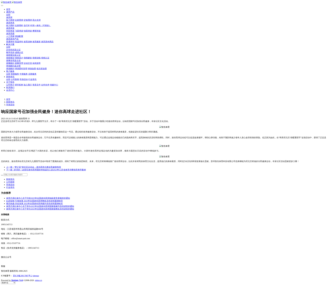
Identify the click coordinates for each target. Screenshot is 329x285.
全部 (8, 15)
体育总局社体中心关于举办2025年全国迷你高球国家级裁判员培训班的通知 (40, 206)
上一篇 (33, 167)
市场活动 (10, 105)
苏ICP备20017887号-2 (22, 276)
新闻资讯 (10, 102)
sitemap (36, 276)
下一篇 (46, 170)
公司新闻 (10, 182)
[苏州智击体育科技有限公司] (164, 2)
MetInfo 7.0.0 (17, 280)
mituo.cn (38, 280)
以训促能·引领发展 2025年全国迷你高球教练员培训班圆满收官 (34, 201)
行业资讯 (10, 187)
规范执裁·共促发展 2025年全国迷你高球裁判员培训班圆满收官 (34, 203)
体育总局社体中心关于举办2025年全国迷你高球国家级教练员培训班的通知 (40, 209)
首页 (8, 9)
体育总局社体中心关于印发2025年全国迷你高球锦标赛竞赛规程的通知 (38, 198)
